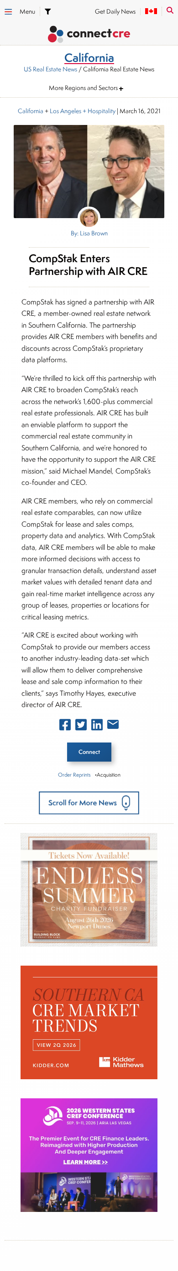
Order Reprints (74, 774)
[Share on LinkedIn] (97, 727)
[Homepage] (89, 36)
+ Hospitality (98, 111)
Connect (89, 752)
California (30, 111)
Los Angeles (65, 111)
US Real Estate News (50, 69)
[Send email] (113, 726)
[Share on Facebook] (65, 727)
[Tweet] (81, 727)
